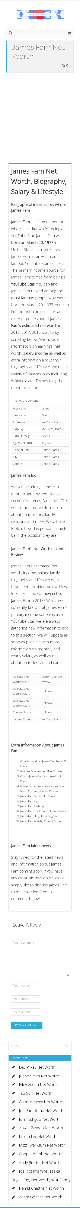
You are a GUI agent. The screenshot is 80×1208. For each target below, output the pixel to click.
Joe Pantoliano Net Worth (41, 1110)
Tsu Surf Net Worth (35, 1093)
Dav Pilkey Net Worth (37, 1067)
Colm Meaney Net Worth (40, 1101)
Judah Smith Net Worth (39, 1075)
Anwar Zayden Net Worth (41, 1127)
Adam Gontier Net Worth (40, 1196)
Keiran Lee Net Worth (37, 1136)
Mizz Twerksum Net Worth (42, 1145)
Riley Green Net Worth (38, 1084)
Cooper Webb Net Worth (41, 1153)
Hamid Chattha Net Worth (41, 1188)
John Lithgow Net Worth (40, 1119)
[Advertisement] (40, 117)
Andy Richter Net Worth (39, 1162)
